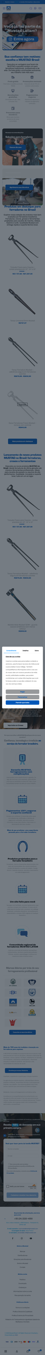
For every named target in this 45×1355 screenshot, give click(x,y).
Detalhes (25, 650)
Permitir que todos (22, 702)
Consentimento (11, 650)
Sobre (37, 650)
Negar (22, 692)
